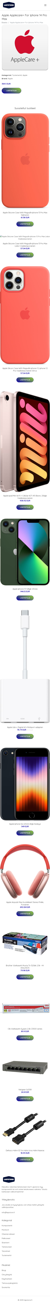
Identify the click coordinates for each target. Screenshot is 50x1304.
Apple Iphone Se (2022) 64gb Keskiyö (25, 824)
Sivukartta (6, 1287)
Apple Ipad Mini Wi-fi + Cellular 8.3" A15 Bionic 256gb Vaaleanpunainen (25, 497)
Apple (25, 75)
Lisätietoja (12, 91)
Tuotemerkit (17, 75)
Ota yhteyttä (7, 1275)
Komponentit (7, 1225)
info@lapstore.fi (8, 1212)
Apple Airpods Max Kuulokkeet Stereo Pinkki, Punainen (25, 903)
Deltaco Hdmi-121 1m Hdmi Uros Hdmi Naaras (25, 1150)
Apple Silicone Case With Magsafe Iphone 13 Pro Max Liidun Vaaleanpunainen (25, 244)
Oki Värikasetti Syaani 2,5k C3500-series (25, 1029)
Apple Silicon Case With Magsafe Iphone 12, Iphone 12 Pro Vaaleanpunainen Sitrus (25, 369)
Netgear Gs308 (25, 1089)
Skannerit (5, 1243)
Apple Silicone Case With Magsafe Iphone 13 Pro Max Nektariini (25, 213)
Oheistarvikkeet (8, 1234)
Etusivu (4, 22)
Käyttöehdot (7, 1279)
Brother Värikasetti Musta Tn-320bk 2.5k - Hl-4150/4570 (25, 966)
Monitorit (5, 1230)
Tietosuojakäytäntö (10, 1283)
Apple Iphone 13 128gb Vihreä (25, 589)
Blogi (4, 1270)
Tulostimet (6, 1251)
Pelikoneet (6, 1238)
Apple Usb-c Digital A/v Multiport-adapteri (25, 727)
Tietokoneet (7, 1247)
